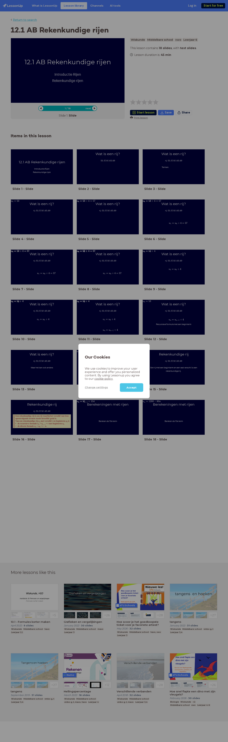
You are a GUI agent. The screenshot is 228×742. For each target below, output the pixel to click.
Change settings (96, 387)
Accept (131, 387)
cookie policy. (103, 378)
